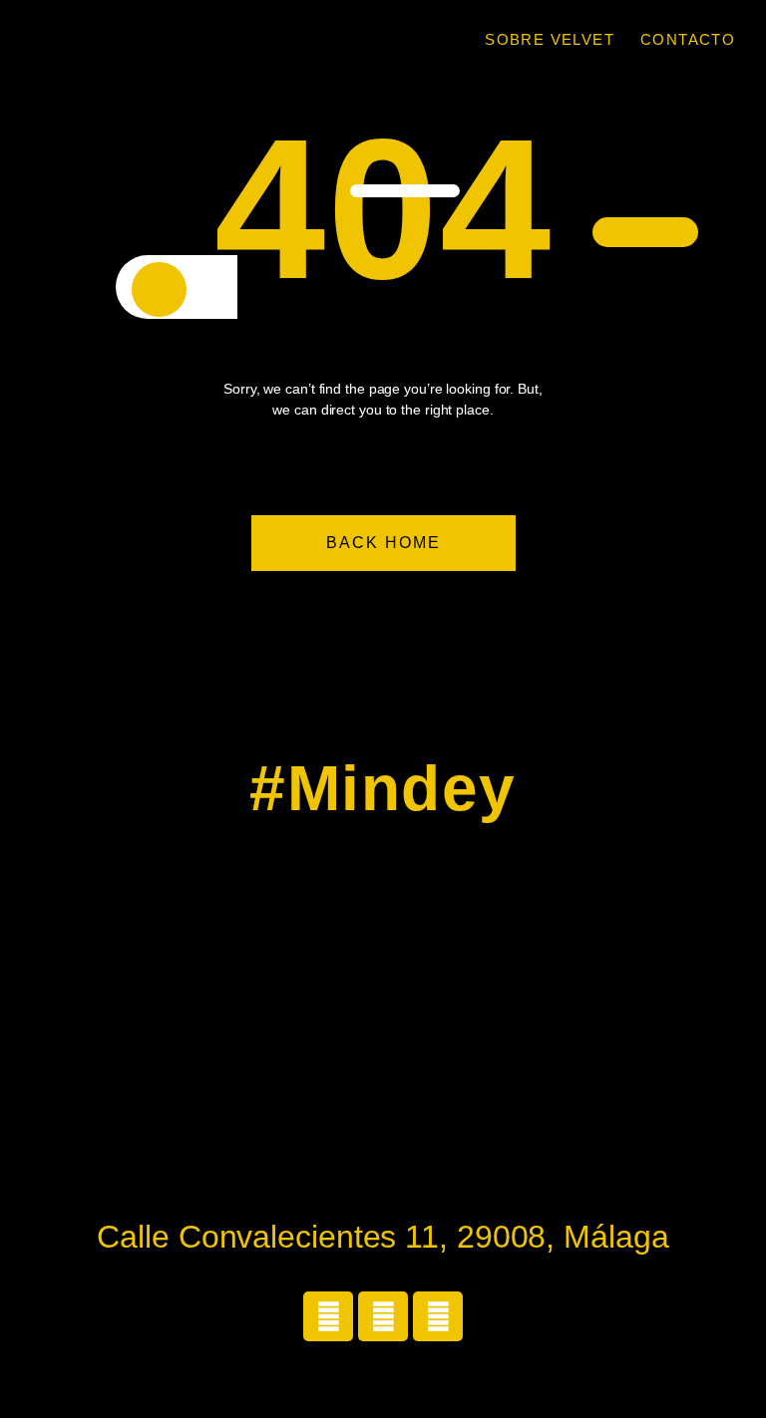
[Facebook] (383, 1316)
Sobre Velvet (549, 39)
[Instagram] (328, 1316)
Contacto (687, 39)
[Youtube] (438, 1316)
